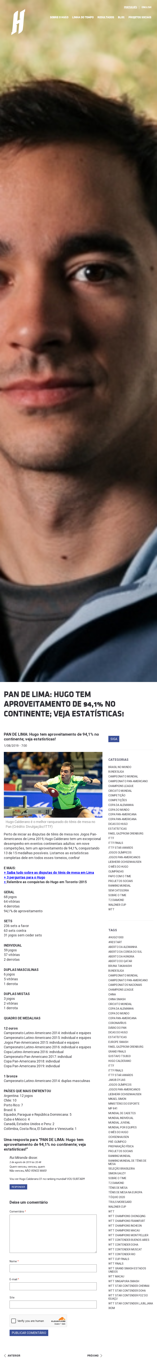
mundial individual (120, 1118)
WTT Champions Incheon (125, 1225)
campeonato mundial (123, 975)
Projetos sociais (120, 881)
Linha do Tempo (83, 17)
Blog (121, 17)
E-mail (14, 1279)
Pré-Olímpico (117, 1141)
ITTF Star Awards (120, 847)
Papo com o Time (119, 876)
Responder (18, 1186)
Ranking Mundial (119, 885)
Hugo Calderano (119, 1060)
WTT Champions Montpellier (128, 1235)
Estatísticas (117, 828)
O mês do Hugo (118, 866)
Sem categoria (118, 890)
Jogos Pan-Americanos (124, 857)
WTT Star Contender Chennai (128, 1285)
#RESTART (115, 942)
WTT (111, 909)
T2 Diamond (116, 900)
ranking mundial (119, 1155)
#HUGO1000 (115, 937)
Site (12, 1297)
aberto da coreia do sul (125, 951)
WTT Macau (116, 1276)
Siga (113, 739)
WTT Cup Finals (118, 1259)
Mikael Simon (117, 1098)
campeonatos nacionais (125, 984)
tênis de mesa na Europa (125, 1192)
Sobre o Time (117, 895)
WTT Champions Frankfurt (126, 1220)
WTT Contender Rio (121, 1254)
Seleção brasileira (121, 1168)
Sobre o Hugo (59, 17)
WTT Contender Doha (123, 1244)
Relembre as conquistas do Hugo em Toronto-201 (46, 882)
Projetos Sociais (139, 17)
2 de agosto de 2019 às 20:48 (25, 1162)
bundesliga (116, 970)
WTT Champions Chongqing (127, 1216)
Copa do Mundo (118, 809)
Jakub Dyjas (116, 1079)
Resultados (105, 17)
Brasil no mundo (119, 767)
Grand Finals (117, 1051)
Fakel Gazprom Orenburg (125, 833)
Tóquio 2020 (116, 1197)
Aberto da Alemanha (122, 946)
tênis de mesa (118, 1187)
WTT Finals (115, 1263)
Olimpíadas (116, 871)
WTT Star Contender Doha (127, 1290)
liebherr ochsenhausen (124, 1094)
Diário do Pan (117, 1027)
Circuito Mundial (120, 790)
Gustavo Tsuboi (119, 1056)
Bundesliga (116, 771)
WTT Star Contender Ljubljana (130, 1303)
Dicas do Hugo (118, 823)
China (112, 994)
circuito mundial (120, 1004)
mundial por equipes (122, 1127)
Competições (117, 800)
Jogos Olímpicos (120, 852)
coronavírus (117, 1023)
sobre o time (117, 1178)
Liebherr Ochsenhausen (124, 861)
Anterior (14, 1355)
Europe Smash (118, 1041)
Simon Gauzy (117, 1173)
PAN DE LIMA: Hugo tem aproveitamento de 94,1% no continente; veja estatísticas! (51, 736)
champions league (121, 989)
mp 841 (113, 1108)
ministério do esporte (124, 1103)
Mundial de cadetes (122, 1113)
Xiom (111, 1308)
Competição (116, 795)
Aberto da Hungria (121, 956)
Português (130, 7)
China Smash (117, 999)
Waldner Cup (117, 904)
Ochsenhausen (118, 1137)
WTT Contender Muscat (125, 1249)
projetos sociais (120, 1151)
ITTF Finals (115, 842)
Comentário (18, 1211)
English (146, 7)
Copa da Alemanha (121, 805)
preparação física (121, 1146)
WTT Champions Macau (124, 1230)
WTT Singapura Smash (123, 1281)
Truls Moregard (120, 1201)
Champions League (121, 786)
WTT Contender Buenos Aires (128, 1239)
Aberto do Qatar (120, 961)
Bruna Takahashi (120, 965)
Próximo (93, 1355)
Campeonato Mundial (123, 776)
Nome (14, 1261)
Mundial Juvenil (119, 1122)
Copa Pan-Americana (122, 814)
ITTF (111, 838)
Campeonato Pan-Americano (128, 781)
